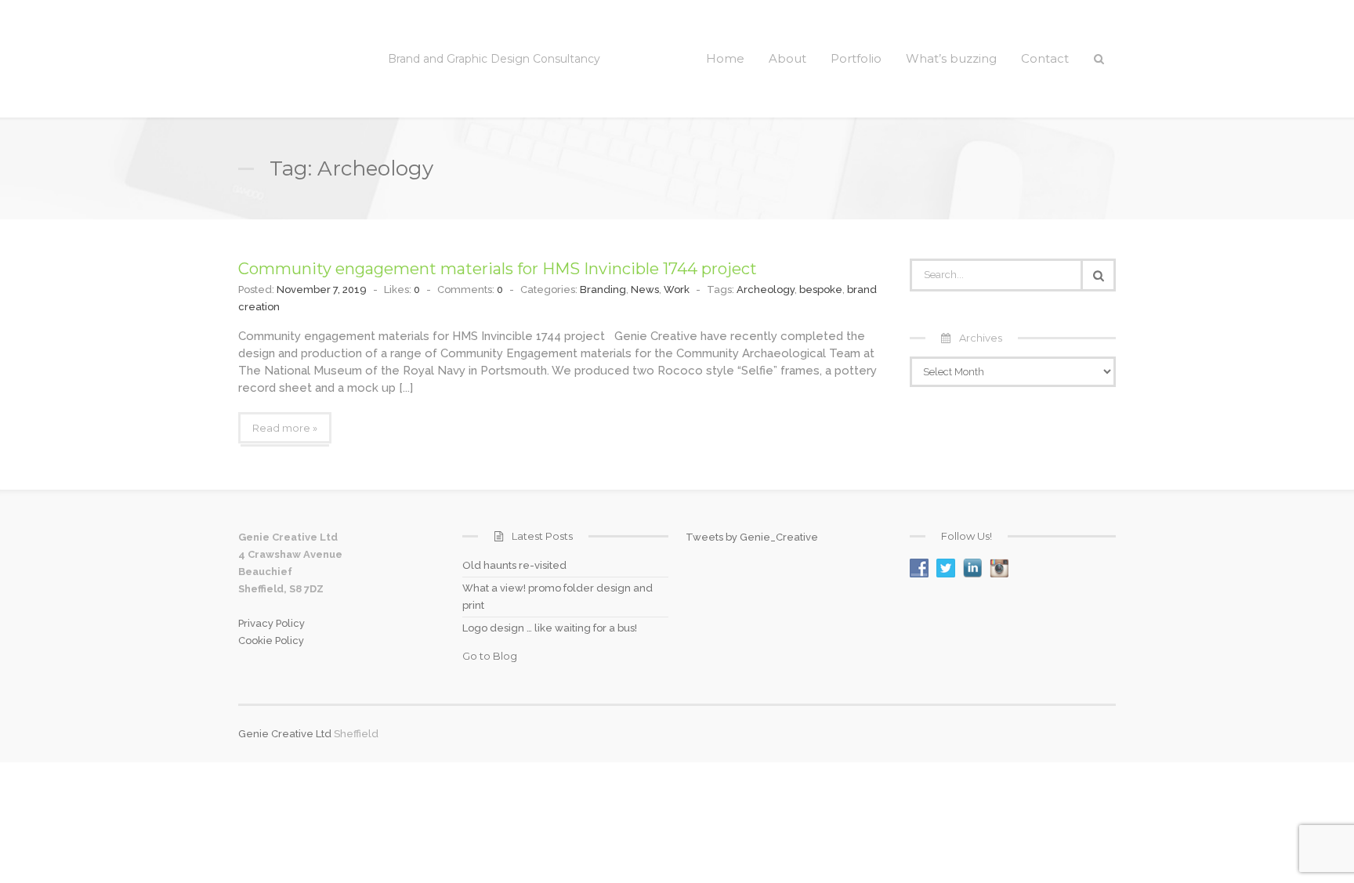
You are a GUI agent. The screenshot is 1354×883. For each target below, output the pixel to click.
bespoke (820, 289)
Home (725, 58)
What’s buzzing (951, 58)
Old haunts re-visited (514, 565)
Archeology (766, 289)
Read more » (284, 428)
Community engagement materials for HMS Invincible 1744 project (497, 268)
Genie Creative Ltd (284, 734)
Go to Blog (489, 656)
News (645, 289)
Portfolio (856, 58)
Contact (1045, 58)
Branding (603, 289)
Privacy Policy (271, 623)
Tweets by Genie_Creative (752, 537)
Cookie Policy (271, 640)
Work (677, 289)
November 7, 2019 (322, 289)
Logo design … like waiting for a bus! (549, 628)
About (787, 58)
